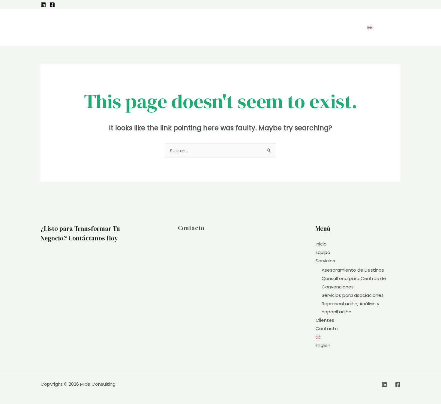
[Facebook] (52, 5)
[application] (297, 27)
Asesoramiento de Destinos (353, 270)
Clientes (325, 320)
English (323, 345)
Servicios (325, 261)
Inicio (321, 244)
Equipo (323, 252)
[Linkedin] (43, 5)
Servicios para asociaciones (353, 295)
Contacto (191, 228)
